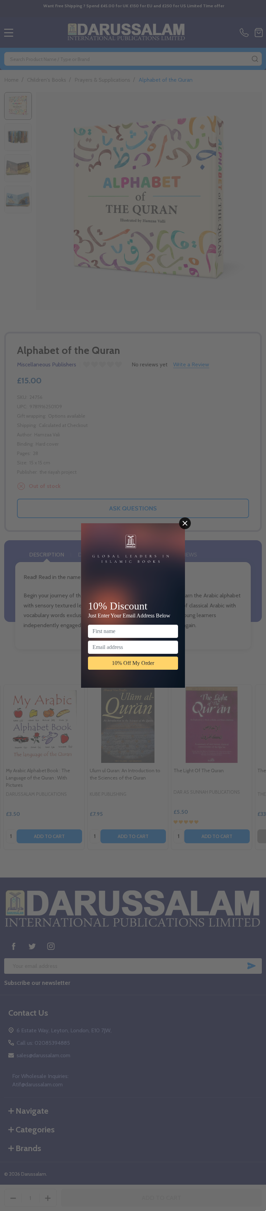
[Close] (185, 523)
